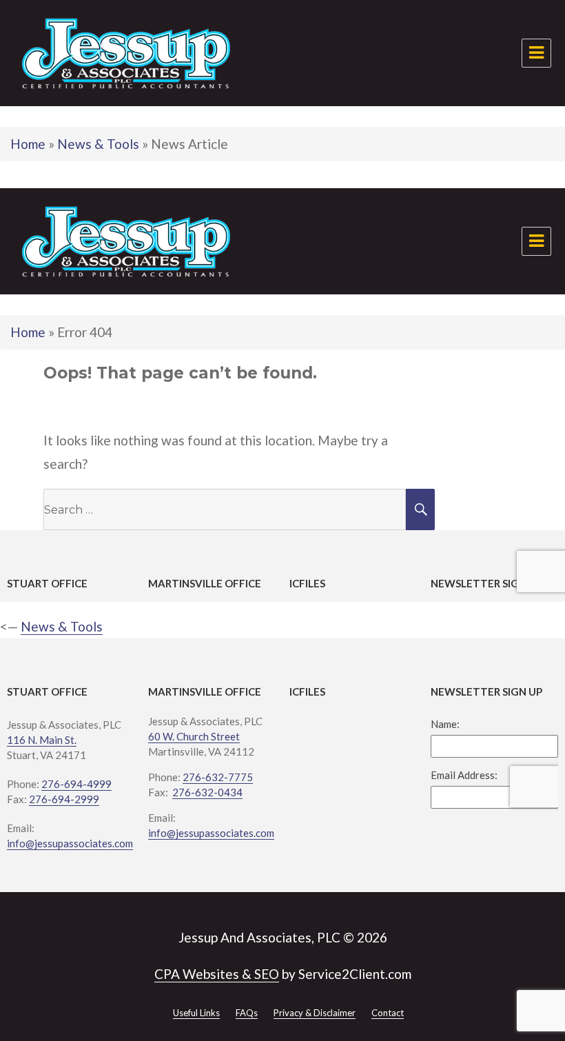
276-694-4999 (76, 784)
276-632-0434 (207, 792)
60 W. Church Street (194, 736)
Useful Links (196, 1012)
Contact (387, 1012)
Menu (536, 53)
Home (27, 144)
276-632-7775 (218, 777)
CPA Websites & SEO (216, 974)
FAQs (247, 1012)
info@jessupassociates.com (70, 843)
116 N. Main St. (41, 740)
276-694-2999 (64, 799)
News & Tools (98, 144)
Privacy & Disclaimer (315, 1012)
